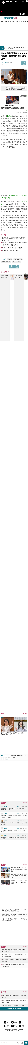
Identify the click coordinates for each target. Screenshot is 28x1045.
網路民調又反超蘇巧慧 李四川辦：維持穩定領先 (5, 276)
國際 (6, 21)
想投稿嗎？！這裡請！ (14, 1008)
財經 (9, 21)
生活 (20, 21)
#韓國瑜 (10, 259)
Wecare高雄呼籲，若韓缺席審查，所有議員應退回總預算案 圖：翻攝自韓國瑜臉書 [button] (14, 88)
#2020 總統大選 (6, 261)
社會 (13, 21)
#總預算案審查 (18, 259)
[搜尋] (26, 17)
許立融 (6, 62)
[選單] (1, 17)
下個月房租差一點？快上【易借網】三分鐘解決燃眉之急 (18, 276)
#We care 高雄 (16, 261)
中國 (17, 21)
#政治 (3, 259)
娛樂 (24, 21)
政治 (2, 21)
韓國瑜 (9, 116)
